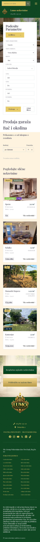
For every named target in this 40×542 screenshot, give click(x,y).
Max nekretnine (25, 482)
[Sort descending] (31, 150)
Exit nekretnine (25, 478)
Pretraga (13, 109)
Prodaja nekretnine (8, 494)
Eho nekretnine (25, 472)
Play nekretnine (7, 482)
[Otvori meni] (36, 3)
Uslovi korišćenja (29, 432)
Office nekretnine (8, 469)
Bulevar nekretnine (26, 466)
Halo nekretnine (25, 469)
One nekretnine (25, 488)
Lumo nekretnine (26, 494)
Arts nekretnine (7, 488)
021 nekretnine (7, 462)
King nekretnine (7, 485)
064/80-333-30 (15, 14)
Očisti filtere (29, 109)
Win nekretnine (25, 475)
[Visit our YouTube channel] (18, 436)
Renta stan (6, 491)
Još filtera (15, 35)
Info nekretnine (25, 462)
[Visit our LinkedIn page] (26, 436)
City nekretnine (25, 459)
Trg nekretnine (25, 485)
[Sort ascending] (28, 150)
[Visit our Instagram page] (14, 436)
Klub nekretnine (7, 472)
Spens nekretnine (8, 475)
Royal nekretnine (8, 466)
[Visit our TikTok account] (30, 436)
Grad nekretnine (7, 459)
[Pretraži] (28, 3)
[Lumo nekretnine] (5, 12)
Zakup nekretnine (26, 491)
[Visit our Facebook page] (10, 436)
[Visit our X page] (22, 436)
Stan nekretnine (7, 478)
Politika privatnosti (12, 432)
